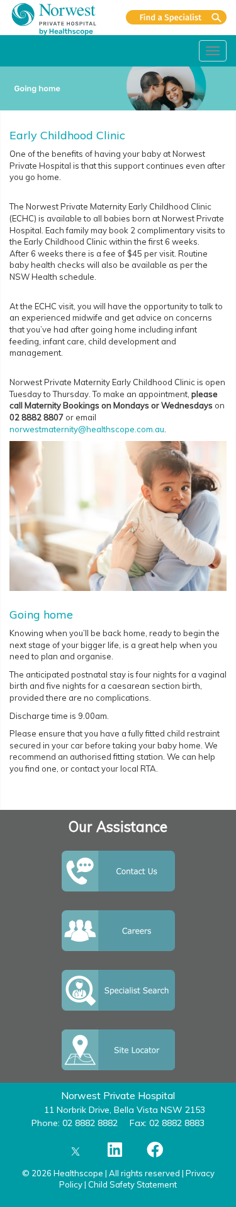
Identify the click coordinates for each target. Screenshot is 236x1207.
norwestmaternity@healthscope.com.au (86, 429)
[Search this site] (176, 17)
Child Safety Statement (132, 1184)
